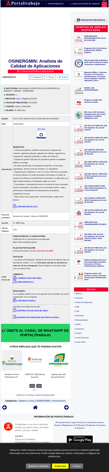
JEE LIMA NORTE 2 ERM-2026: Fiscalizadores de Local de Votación (96, 164)
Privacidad (60, 422)
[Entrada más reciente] (4, 409)
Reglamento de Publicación (74, 425)
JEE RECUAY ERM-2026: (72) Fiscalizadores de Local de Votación (95, 250)
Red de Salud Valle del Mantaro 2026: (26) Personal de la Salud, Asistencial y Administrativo (96, 62)
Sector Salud (80, 342)
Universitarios (59, 401)
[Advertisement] (35, 34)
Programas (80, 329)
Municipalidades (82, 320)
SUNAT (78, 333)
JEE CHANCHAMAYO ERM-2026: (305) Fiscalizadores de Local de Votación (95, 188)
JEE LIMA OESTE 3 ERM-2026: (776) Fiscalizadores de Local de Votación (95, 176)
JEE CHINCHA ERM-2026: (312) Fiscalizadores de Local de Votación (95, 152)
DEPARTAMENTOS (56, 4)
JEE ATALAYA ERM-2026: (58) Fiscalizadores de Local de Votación (95, 127)
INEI (77, 307)
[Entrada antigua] (66, 409)
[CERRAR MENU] (104, 4)
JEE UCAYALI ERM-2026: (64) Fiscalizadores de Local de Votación (95, 212)
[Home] (35, 409)
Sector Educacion (82, 338)
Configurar (76, 466)
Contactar (79, 428)
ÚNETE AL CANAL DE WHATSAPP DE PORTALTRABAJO (37, 333)
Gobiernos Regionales (84, 302)
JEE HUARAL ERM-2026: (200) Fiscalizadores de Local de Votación (96, 140)
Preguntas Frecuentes (96, 425)
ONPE (78, 324)
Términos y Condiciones (87, 422)
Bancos (79, 294)
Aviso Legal (71, 422)
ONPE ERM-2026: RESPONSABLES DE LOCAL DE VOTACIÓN (95, 38)
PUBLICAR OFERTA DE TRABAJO (86, 4)
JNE (77, 311)
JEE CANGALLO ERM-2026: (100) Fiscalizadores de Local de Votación (95, 200)
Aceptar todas (60, 466)
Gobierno (22, 401)
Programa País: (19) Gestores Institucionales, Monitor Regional (95, 50)
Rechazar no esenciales (38, 466)
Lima (18, 99)
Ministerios (80, 316)
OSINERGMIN (43, 401)
